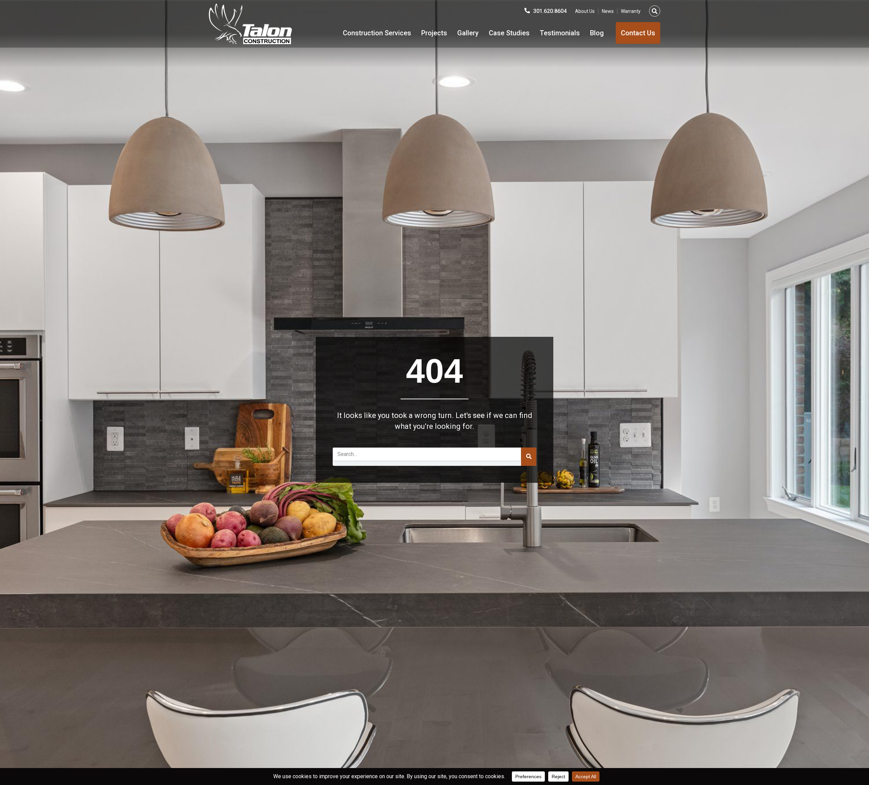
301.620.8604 (550, 11)
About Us (585, 11)
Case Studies (509, 33)
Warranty (631, 11)
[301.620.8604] (527, 10)
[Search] (528, 457)
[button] (654, 11)
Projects (434, 33)
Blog (597, 33)
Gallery (468, 33)
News (608, 11)
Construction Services (377, 33)
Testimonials (560, 33)
